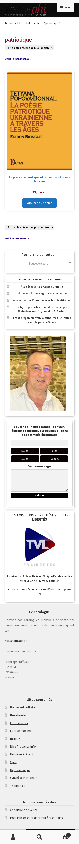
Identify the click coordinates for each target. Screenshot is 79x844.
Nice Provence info (23, 746)
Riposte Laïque (20, 770)
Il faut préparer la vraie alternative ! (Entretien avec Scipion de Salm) (41, 320)
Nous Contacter (16, 641)
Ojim (13, 762)
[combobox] (40, 263)
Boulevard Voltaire (23, 707)
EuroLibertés (19, 723)
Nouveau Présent (22, 754)
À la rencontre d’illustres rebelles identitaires (41, 300)
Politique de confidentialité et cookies (36, 818)
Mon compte (13, 837)
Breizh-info (18, 715)
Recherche (39, 837)
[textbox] (39, 263)
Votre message (39, 466)
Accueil (13, 23)
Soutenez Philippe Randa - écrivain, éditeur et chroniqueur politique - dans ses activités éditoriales (39, 431)
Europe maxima (21, 731)
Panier (61, 834)
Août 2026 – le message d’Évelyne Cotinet (42, 293)
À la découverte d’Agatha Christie (42, 286)
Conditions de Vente (24, 810)
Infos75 (15, 739)
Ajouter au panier (39, 203)
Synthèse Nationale (23, 778)
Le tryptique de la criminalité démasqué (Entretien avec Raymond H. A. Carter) (42, 309)
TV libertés (17, 785)
